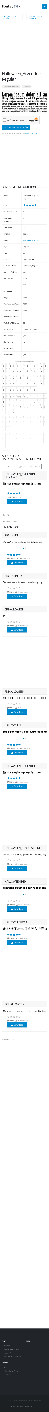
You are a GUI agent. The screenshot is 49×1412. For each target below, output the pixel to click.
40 (9, 466)
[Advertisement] (24, 46)
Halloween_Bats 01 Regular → (35, 17)
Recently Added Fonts (11, 1349)
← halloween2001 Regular (10, 17)
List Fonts (7, 1346)
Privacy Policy (30, 1406)
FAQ (5, 1367)
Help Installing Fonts (11, 1371)
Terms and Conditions (31, 133)
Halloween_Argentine (31, 240)
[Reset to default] (44, 466)
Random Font (8, 1353)
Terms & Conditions (16, 1406)
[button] (23, 548)
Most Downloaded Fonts (12, 1356)
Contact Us (7, 1375)
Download (18, 501)
